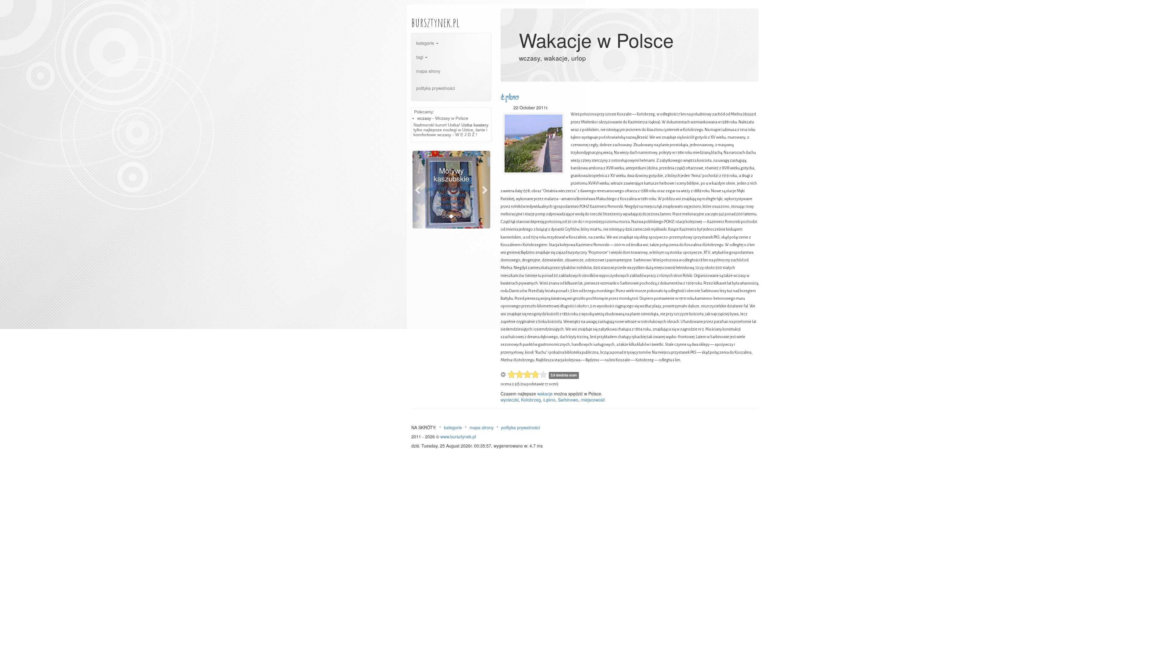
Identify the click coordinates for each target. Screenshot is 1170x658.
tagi (420, 57)
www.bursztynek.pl (458, 436)
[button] (418, 189)
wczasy (424, 118)
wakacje (545, 394)
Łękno (510, 98)
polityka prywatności (435, 88)
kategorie (425, 43)
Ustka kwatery (474, 124)
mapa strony (428, 71)
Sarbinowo (568, 400)
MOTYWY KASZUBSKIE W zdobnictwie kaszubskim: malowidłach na (451, 198)
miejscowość (593, 400)
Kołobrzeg (531, 400)
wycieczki (510, 400)
